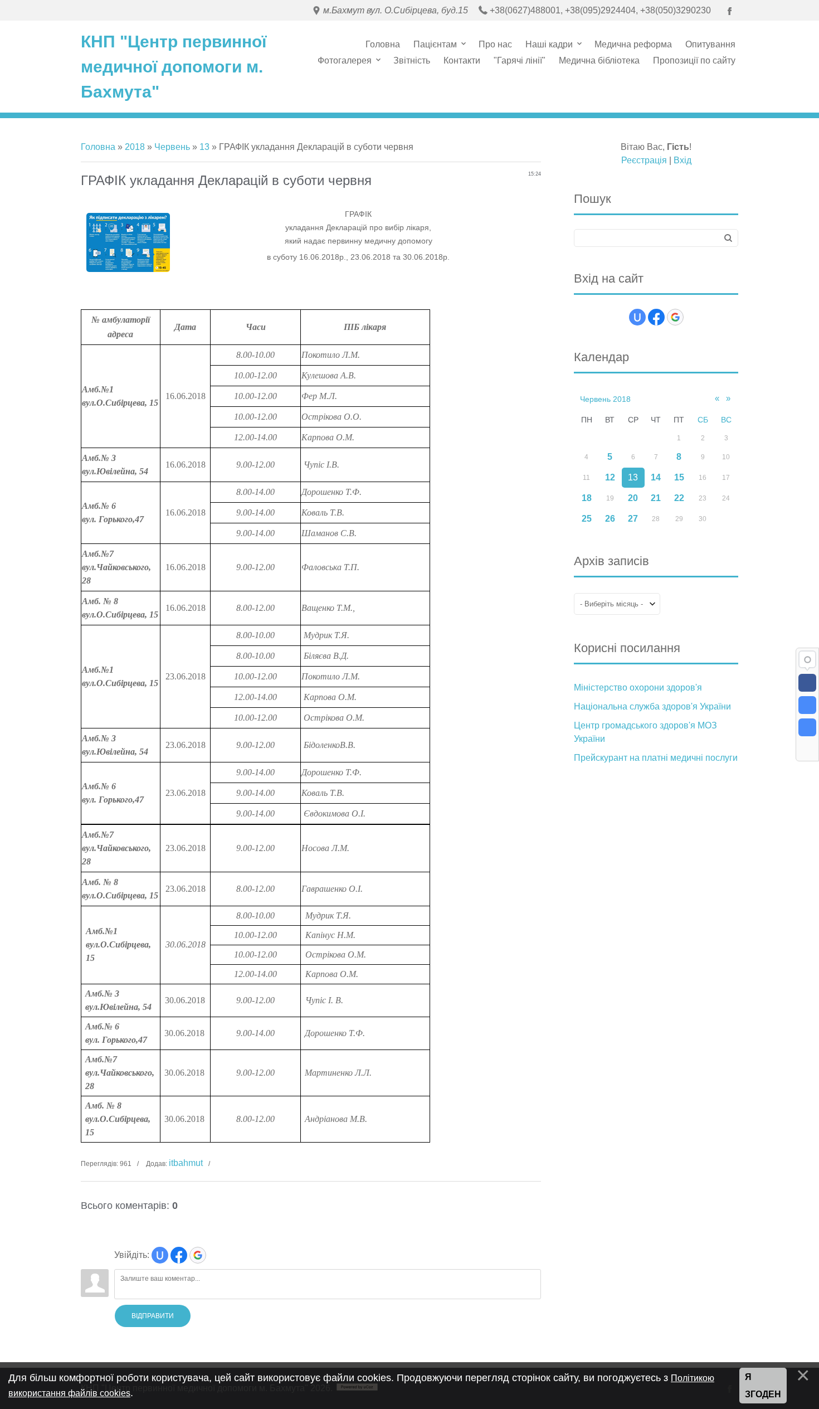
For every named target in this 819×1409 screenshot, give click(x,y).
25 (587, 518)
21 (656, 498)
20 (633, 498)
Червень (172, 147)
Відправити (152, 1316)
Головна (98, 147)
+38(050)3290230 (675, 10)
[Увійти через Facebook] (178, 1255)
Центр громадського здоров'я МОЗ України (645, 732)
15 (679, 477)
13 (204, 147)
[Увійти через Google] (197, 1255)
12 (610, 477)
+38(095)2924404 (600, 10)
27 (633, 518)
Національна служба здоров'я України (652, 706)
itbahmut (186, 1163)
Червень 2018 (605, 399)
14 (656, 477)
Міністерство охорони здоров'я (638, 687)
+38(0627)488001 (525, 10)
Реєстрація (644, 160)
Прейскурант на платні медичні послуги (656, 757)
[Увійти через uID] (160, 1255)
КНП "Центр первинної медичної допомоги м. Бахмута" (173, 66)
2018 (135, 147)
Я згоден (763, 1386)
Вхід (682, 160)
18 (587, 498)
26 (610, 518)
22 (679, 498)
